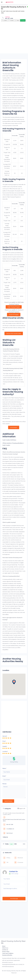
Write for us (5, 948)
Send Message (14, 898)
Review (23, 20)
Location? (5, 751)
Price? (4, 741)
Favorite (11, 20)
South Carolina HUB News (9, 440)
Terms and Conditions (7, 953)
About (3, 946)
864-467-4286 (9, 18)
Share (18, 20)
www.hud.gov (13, 427)
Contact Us (5, 949)
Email (4, 776)
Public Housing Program (14, 307)
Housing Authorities (7, 955)
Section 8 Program (13, 314)
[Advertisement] (14, 39)
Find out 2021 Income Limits (13, 333)
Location (5, 20)
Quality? (5, 746)
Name (4, 768)
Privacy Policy (5, 951)
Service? (5, 736)
